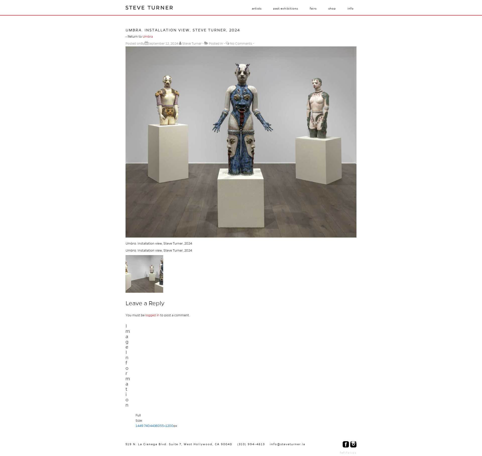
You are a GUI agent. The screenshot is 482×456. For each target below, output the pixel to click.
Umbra (148, 36)
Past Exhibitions (285, 8)
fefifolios (348, 452)
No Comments (241, 43)
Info (350, 8)
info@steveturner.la (287, 444)
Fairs (313, 8)
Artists (257, 8)
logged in (152, 315)
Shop (332, 8)
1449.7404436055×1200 (154, 426)
